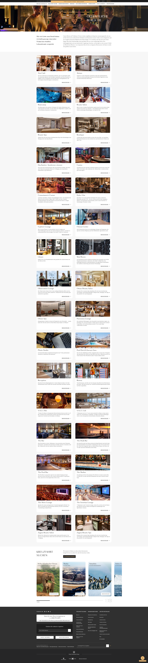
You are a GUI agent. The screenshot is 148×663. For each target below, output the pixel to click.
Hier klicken (54, 346)
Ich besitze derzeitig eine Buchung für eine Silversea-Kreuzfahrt (63, 338)
